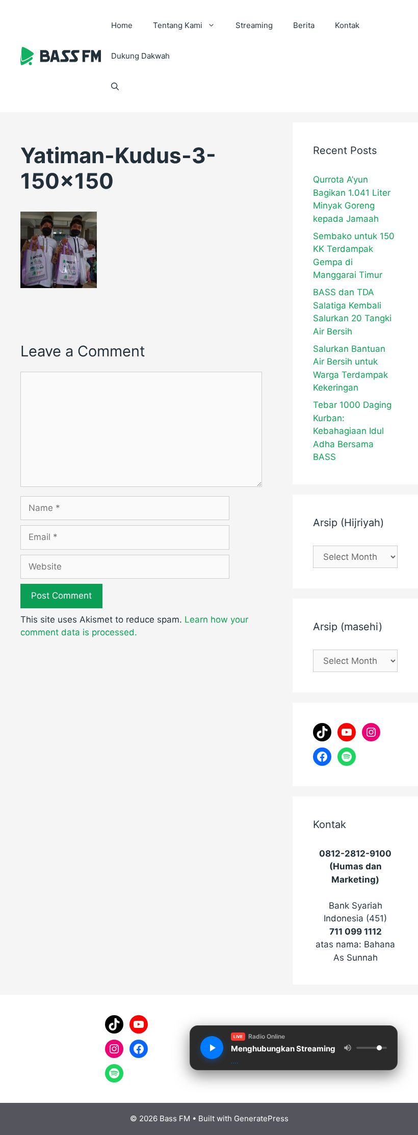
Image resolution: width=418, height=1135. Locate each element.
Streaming (254, 25)
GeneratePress (261, 1118)
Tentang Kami (177, 25)
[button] (115, 86)
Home (122, 25)
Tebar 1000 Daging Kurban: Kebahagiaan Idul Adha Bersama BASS (352, 431)
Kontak (347, 25)
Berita (304, 25)
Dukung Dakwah (140, 56)
